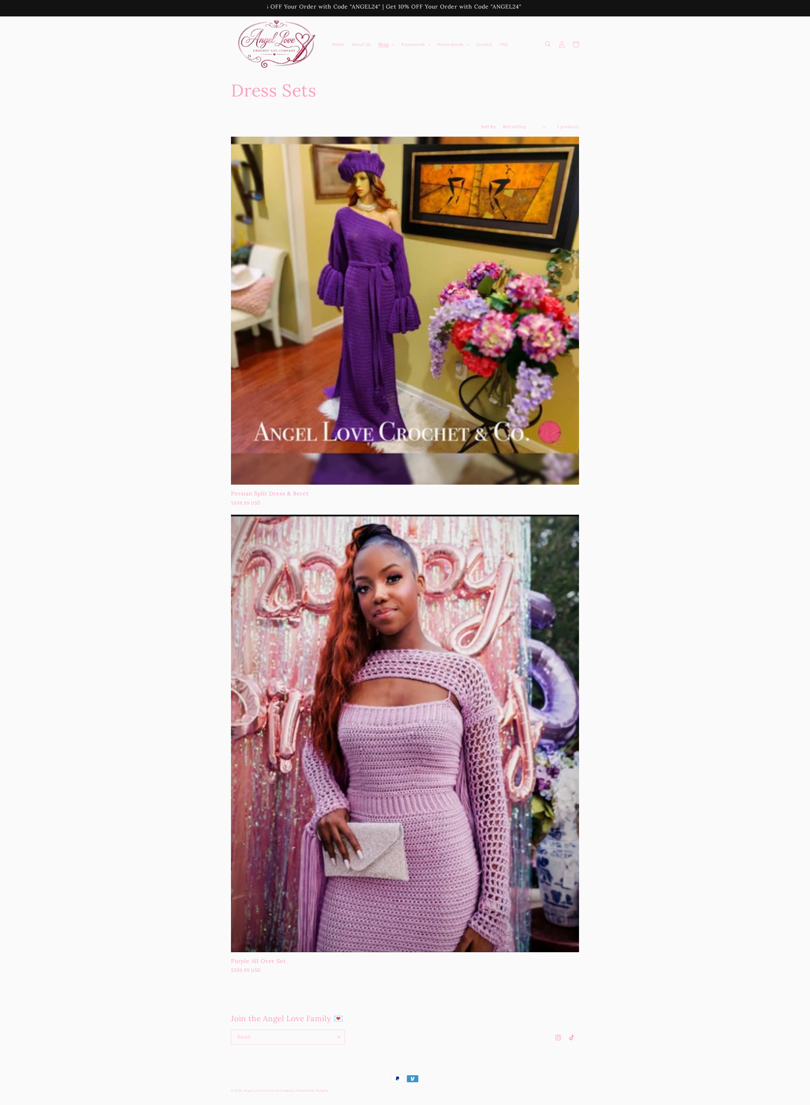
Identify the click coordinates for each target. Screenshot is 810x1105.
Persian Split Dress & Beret (270, 493)
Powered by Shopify (312, 1090)
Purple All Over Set (258, 961)
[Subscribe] (338, 1037)
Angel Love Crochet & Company (269, 1090)
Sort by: (488, 126)
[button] (386, 44)
